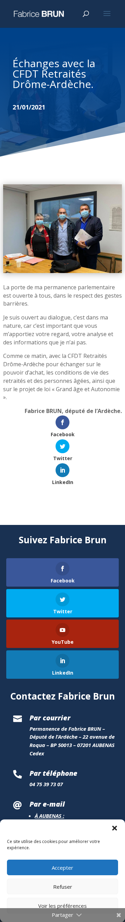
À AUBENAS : (49, 815)
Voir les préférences (62, 905)
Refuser (62, 886)
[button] (114, 828)
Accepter (62, 867)
